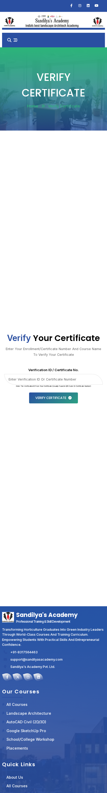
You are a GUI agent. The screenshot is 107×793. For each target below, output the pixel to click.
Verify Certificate (50, 398)
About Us (14, 777)
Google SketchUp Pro (26, 730)
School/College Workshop (30, 739)
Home (32, 106)
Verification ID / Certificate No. (53, 370)
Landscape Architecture (28, 713)
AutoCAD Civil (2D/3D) (26, 722)
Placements (17, 748)
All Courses (17, 704)
